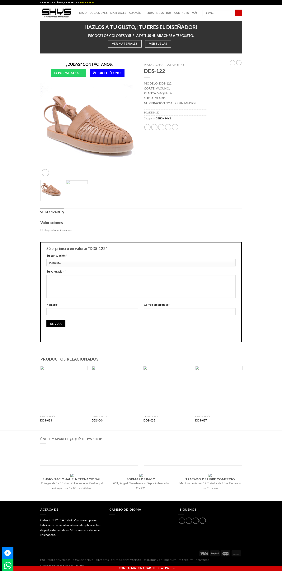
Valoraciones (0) (52, 212)
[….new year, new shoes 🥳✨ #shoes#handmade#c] (141, 455)
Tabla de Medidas (59, 560)
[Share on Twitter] (154, 127)
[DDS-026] (167, 389)
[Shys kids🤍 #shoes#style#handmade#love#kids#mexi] (181, 455)
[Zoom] (45, 173)
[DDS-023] (64, 389)
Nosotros (164, 12)
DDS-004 (97, 420)
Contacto (181, 12)
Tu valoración (56, 271)
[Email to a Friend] (161, 127)
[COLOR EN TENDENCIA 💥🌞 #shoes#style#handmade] (61, 455)
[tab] (52, 212)
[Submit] (238, 13)
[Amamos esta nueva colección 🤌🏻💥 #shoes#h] (181, 450)
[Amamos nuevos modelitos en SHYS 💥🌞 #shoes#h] (221, 450)
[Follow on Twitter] (196, 521)
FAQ (42, 560)
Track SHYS (186, 560)
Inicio (82, 12)
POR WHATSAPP (70, 73)
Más (195, 12)
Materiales (118, 12)
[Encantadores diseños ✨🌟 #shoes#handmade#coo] (141, 450)
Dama (159, 64)
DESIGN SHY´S (175, 64)
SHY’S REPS (102, 560)
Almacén (135, 12)
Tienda (149, 12)
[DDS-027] (219, 389)
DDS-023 (46, 420)
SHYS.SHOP (87, 2)
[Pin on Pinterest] (168, 127)
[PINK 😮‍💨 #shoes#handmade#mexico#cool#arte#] (221, 455)
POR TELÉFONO (109, 73)
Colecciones (99, 12)
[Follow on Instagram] (189, 521)
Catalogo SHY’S (83, 560)
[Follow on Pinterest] (203, 521)
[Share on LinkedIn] (175, 127)
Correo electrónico (157, 304)
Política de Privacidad (126, 560)
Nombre (52, 304)
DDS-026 (149, 420)
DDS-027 (201, 420)
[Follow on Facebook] (182, 521)
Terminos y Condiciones (160, 560)
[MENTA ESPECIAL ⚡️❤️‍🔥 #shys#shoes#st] (101, 455)
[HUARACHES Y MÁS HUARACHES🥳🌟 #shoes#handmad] (61, 450)
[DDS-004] (115, 389)
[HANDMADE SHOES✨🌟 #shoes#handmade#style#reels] (101, 450)
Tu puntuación (56, 255)
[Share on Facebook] (147, 127)
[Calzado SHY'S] (56, 13)
